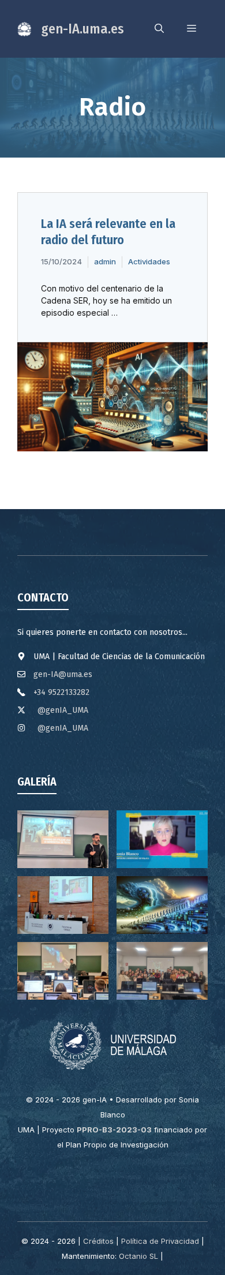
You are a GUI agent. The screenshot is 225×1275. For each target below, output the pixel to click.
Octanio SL (138, 1256)
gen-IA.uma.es (82, 29)
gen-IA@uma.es (62, 674)
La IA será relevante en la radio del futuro (108, 232)
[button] (159, 29)
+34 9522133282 (61, 692)
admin (105, 261)
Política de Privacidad (160, 1241)
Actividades (149, 261)
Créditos (98, 1241)
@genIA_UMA (63, 710)
